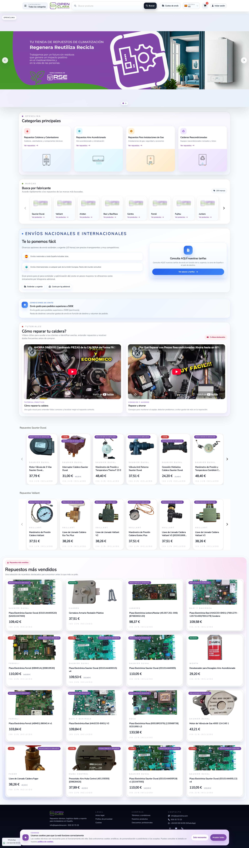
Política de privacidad (103, 819)
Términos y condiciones (141, 815)
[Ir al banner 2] (126, 103)
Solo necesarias (199, 837)
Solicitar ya (239, 101)
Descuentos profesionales (142, 822)
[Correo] (176, 828)
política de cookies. (46, 841)
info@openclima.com (58, 825)
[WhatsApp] (170, 828)
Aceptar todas (218, 837)
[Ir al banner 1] (123, 103)
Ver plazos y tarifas (187, 271)
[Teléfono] (182, 828)
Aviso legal (99, 815)
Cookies (98, 822)
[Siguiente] (244, 60)
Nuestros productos (140, 819)
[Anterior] (5, 60)
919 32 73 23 (73, 825)
